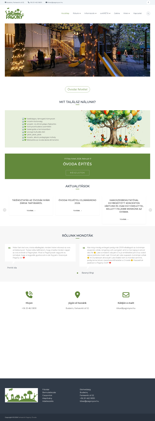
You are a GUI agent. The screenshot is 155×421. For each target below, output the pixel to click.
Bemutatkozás (49, 392)
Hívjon (29, 302)
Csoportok (47, 395)
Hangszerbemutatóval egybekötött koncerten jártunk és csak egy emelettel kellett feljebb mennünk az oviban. (124, 206)
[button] (77, 273)
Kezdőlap (65, 13)
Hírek (125, 13)
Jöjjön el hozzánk (77, 302)
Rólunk (76, 13)
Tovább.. (30, 210)
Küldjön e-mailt (126, 302)
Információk (89, 13)
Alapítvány (47, 398)
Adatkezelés (47, 401)
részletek (77, 173)
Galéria (117, 13)
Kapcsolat (137, 13)
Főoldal (45, 389)
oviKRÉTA (104, 13)
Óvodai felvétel (77, 89)
